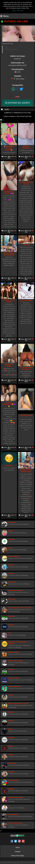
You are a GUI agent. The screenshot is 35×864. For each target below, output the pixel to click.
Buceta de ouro (9, 365)
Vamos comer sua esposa (9, 254)
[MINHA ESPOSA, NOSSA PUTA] (26, 460)
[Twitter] (21, 89)
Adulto (7, 109)
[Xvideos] (26, 239)
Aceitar (14, 10)
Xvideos (26, 245)
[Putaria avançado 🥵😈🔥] (9, 393)
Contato (17, 851)
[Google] (23, 841)
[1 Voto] (12, 78)
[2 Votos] (14, 78)
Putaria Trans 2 (26, 416)
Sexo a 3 (9, 466)
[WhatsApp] (13, 89)
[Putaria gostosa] (26, 134)
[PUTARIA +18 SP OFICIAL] (9, 291)
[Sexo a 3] (9, 458)
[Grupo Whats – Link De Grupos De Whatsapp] (18, 835)
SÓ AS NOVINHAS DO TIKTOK (26, 368)
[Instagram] (19, 841)
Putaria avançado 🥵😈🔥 (9, 404)
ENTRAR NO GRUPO (18, 103)
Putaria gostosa (26, 147)
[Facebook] (17, 89)
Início (17, 847)
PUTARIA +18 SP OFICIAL (9, 301)
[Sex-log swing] (26, 291)
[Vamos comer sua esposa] (9, 243)
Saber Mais (20, 10)
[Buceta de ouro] (9, 353)
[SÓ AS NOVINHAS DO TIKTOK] (26, 355)
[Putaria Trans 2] (26, 399)
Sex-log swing (26, 300)
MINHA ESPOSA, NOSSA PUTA (26, 470)
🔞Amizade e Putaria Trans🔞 (9, 148)
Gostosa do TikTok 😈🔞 (9, 192)
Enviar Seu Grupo (17, 856)
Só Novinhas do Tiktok (26, 183)
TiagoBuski (31, 862)
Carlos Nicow (16, 862)
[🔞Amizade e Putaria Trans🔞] (9, 134)
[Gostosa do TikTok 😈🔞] (9, 175)
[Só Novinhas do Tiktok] (26, 171)
